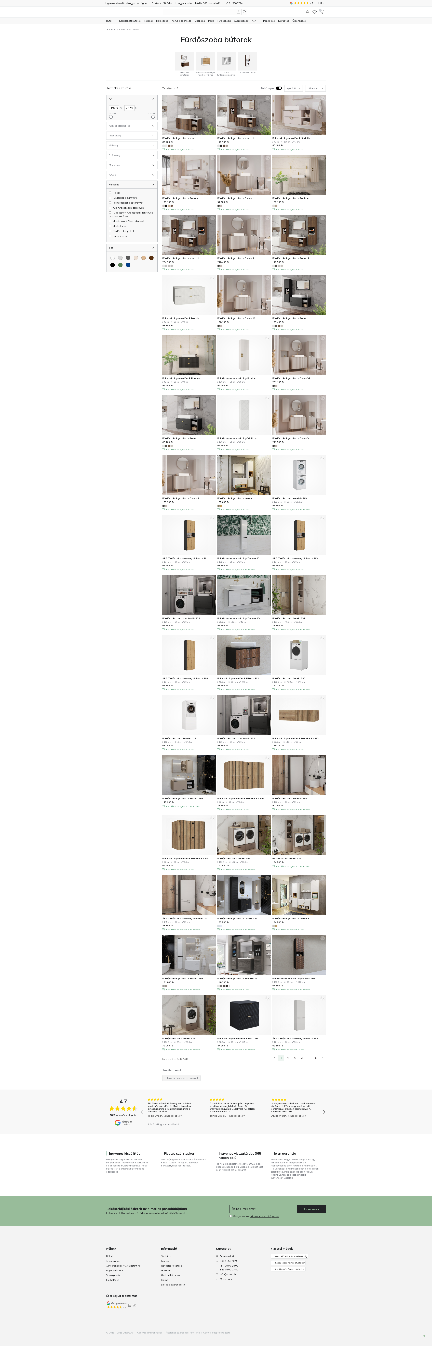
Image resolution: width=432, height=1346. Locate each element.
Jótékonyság (113, 1260)
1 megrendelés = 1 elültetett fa (123, 1265)
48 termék (313, 88)
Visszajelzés (113, 1275)
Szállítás (166, 1256)
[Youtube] (317, 1332)
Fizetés (165, 1260)
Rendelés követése (171, 1265)
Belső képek (267, 88)
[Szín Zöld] (120, 265)
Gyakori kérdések (170, 1275)
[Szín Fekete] (113, 265)
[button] (307, 12)
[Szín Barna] (151, 258)
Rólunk (110, 1256)
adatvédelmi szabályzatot (264, 1216)
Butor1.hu (111, 29)
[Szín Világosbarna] (144, 258)
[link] (274, 1058)
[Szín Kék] (128, 265)
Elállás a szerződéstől (173, 1284)
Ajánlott (291, 88)
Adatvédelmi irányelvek (149, 1332)
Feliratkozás (311, 1209)
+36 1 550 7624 (228, 1260)
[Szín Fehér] (113, 258)
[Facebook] (305, 1332)
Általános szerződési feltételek (183, 1332)
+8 (229, 986)
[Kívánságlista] (314, 12)
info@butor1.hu (228, 1274)
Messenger (226, 1279)
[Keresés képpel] (238, 12)
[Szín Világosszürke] (120, 258)
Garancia (166, 1270)
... (308, 1058)
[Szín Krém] (136, 258)
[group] (171, 1109)
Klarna (164, 1279)
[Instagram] (311, 1332)
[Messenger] (422, 1339)
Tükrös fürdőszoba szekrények (181, 1078)
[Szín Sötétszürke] (128, 258)
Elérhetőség (112, 1279)
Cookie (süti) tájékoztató (217, 1332)
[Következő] (323, 1058)
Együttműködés (114, 1270)
